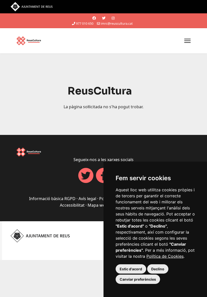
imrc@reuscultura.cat (117, 23)
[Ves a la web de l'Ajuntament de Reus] (103, 6)
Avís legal (87, 198)
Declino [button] (157, 269)
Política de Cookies (165, 256)
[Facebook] (94, 18)
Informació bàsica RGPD (52, 198)
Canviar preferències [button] (138, 279)
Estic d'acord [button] (131, 269)
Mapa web (98, 205)
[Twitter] (104, 18)
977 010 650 (84, 23)
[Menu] (187, 40)
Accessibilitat (72, 205)
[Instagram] (113, 18)
